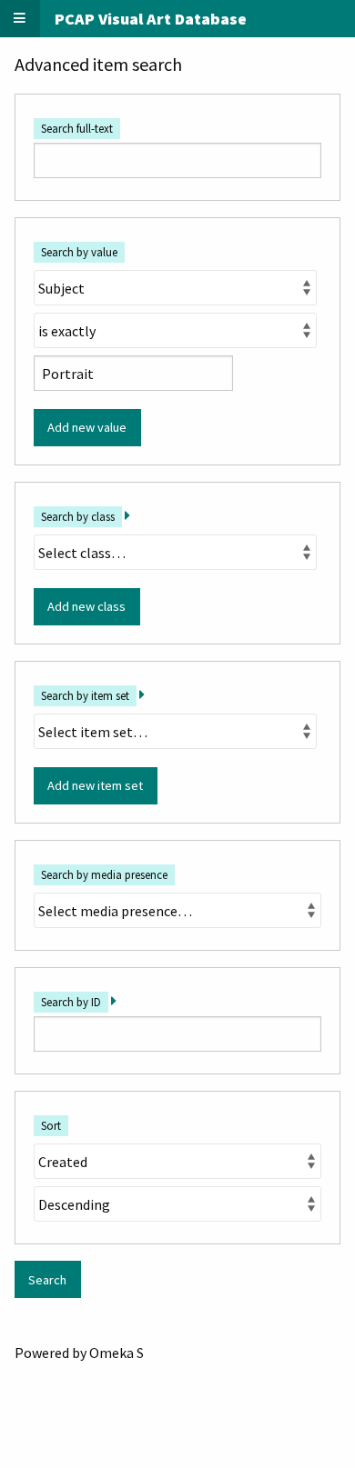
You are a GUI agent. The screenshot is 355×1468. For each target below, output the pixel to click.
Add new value (87, 427)
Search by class (78, 516)
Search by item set (85, 695)
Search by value (79, 252)
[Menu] (20, 18)
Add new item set (95, 785)
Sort (51, 1125)
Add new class (86, 606)
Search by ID (71, 1001)
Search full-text (77, 128)
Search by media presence (104, 874)
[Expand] (127, 515)
